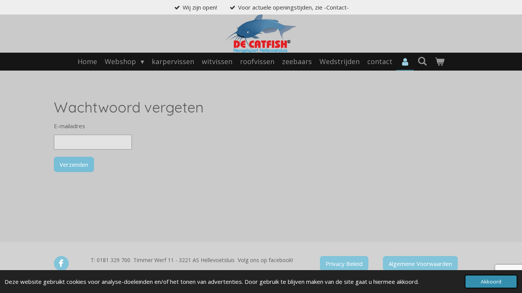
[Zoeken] (422, 61)
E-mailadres (69, 126)
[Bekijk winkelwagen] (439, 62)
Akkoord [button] (491, 281)
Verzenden (74, 164)
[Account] (404, 62)
